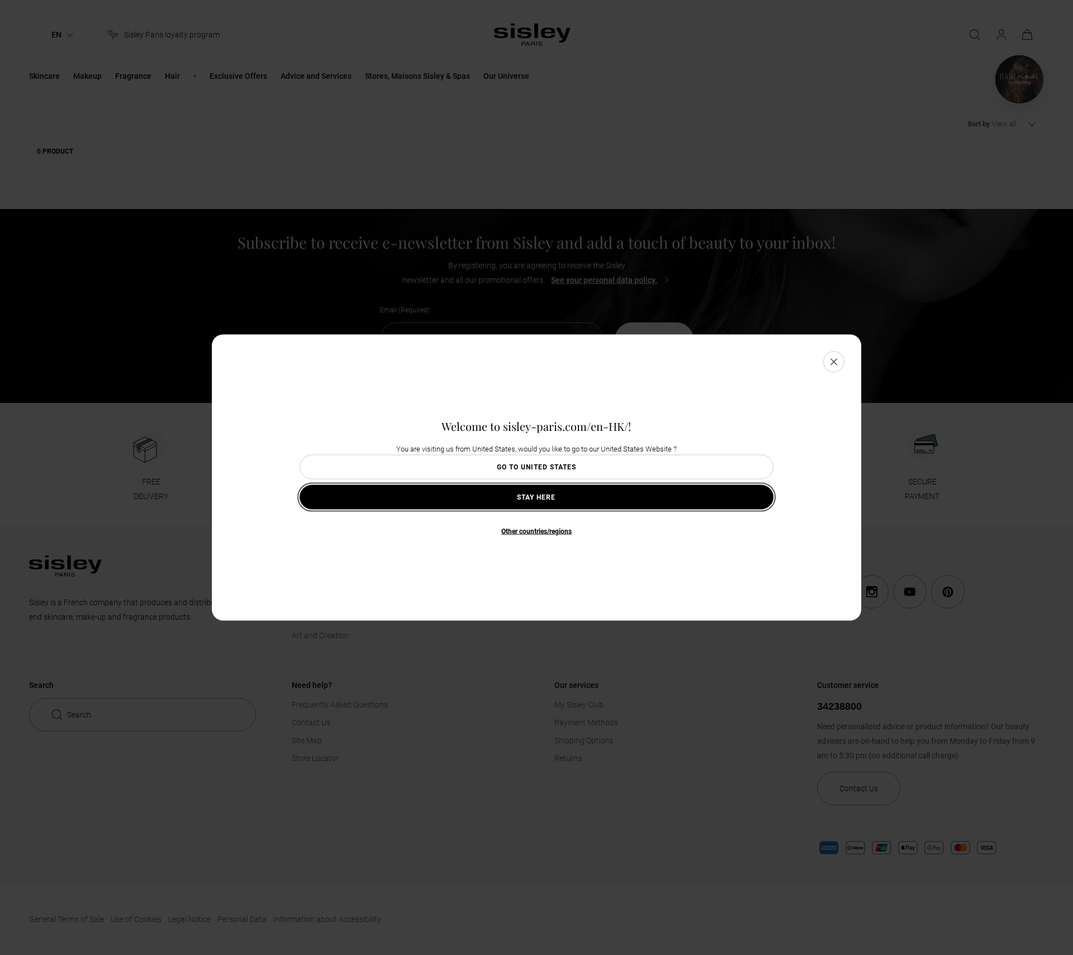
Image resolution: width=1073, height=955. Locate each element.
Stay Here (536, 497)
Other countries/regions (536, 531)
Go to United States (536, 467)
